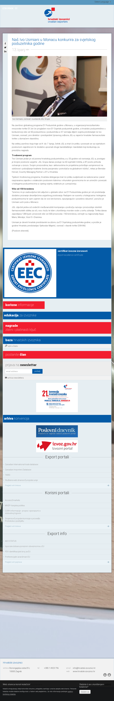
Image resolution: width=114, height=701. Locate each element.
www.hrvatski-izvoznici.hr (84, 671)
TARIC (7, 475)
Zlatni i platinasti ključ (20, 328)
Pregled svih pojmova (13, 562)
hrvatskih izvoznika (23, 340)
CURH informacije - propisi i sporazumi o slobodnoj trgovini (23, 512)
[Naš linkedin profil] (105, 675)
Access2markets (12, 500)
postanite (15, 355)
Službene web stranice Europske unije (21, 480)
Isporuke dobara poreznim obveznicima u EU (24, 546)
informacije (19, 305)
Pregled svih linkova (13, 485)
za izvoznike (20, 315)
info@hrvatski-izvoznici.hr (84, 668)
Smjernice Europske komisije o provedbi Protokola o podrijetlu (22, 519)
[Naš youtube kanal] (109, 675)
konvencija (16, 418)
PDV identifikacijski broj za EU (17, 551)
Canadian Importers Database (18, 470)
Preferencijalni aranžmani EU (17, 557)
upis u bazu (13, 346)
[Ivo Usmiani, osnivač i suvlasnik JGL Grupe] (59, 86)
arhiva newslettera (16, 378)
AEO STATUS (10, 541)
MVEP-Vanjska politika (15, 505)
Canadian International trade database (21, 464)
